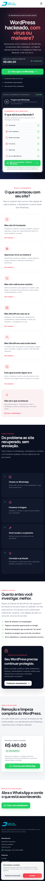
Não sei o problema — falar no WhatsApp (21, 163)
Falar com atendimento (17, 805)
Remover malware (7, 844)
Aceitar (32, 875)
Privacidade (5, 861)
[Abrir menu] (41, 3)
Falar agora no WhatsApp (22, 72)
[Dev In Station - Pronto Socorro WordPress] (9, 4)
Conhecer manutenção (16, 683)
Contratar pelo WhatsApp (24, 766)
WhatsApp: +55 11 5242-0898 (13, 850)
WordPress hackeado (8, 841)
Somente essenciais (12, 875)
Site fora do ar (6, 847)
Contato (4, 858)
